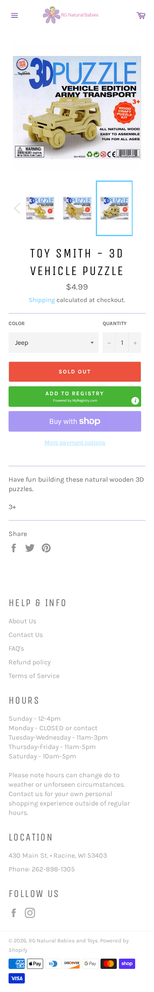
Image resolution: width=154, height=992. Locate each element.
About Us (22, 621)
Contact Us (26, 635)
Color (17, 323)
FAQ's (16, 648)
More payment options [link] (74, 442)
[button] (75, 396)
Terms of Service (34, 676)
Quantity (115, 323)
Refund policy (29, 662)
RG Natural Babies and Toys (63, 940)
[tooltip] (135, 401)
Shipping (42, 300)
